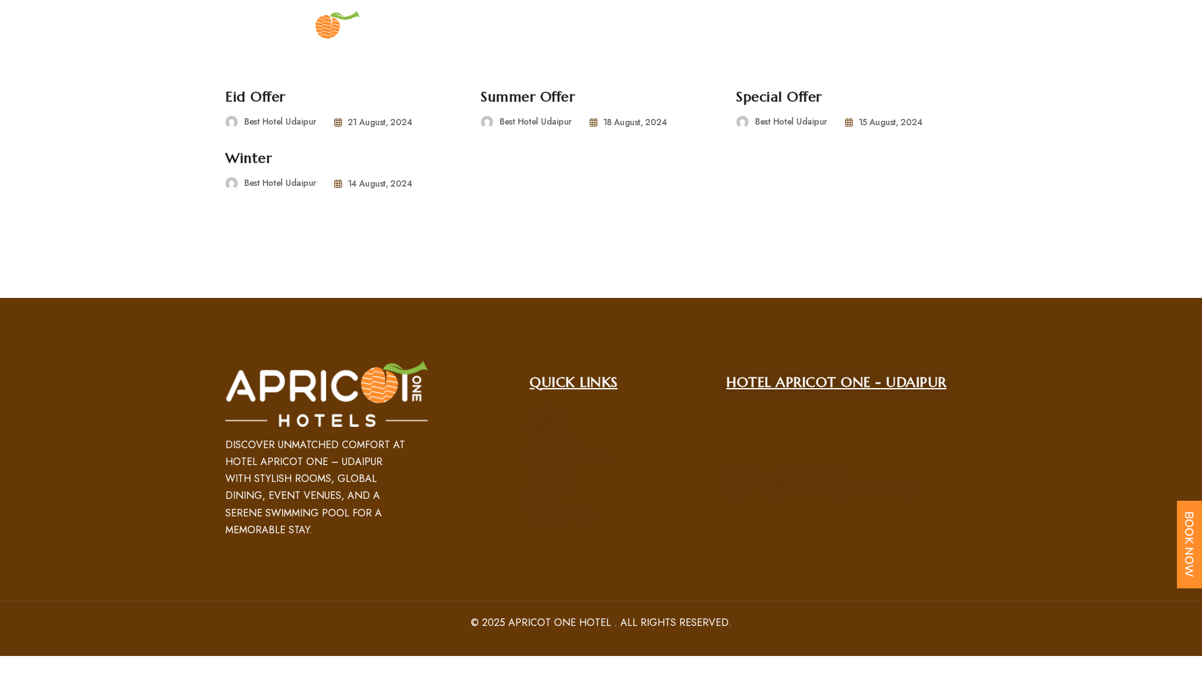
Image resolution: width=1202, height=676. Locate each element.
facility (549, 472)
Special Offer (779, 96)
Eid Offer (255, 96)
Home (544, 414)
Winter (248, 158)
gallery (551, 487)
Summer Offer (528, 96)
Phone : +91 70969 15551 (786, 475)
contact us (560, 516)
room (545, 429)
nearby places (569, 458)
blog (543, 501)
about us (553, 443)
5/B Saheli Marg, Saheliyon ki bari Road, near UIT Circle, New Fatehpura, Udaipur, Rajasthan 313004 (851, 431)
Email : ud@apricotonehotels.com (819, 490)
